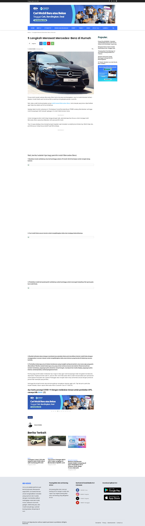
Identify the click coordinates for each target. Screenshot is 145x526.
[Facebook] (109, 1)
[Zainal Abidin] (30, 425)
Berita (29, 32)
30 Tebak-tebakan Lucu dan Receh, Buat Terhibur (107, 62)
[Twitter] (114, 1)
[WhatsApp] (52, 43)
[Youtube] (116, 1)
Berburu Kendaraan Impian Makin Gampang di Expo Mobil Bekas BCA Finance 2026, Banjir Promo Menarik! (77, 465)
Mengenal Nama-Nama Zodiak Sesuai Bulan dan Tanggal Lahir (106, 47)
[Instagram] (112, 1)
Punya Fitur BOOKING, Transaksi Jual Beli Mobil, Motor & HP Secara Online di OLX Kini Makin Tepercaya (107, 43)
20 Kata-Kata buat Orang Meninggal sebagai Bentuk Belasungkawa (105, 58)
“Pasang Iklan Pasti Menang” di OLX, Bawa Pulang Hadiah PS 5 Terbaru (106, 52)
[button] (113, 28)
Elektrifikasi (50, 458)
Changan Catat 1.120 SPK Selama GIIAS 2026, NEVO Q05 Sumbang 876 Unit (36, 461)
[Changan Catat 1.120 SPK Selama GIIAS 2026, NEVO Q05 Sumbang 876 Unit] (37, 446)
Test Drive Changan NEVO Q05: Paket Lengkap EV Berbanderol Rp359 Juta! (56, 461)
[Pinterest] (48, 43)
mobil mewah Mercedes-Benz (61, 103)
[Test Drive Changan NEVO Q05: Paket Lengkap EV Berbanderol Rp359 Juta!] (57, 446)
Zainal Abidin (32, 49)
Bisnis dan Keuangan (73, 460)
